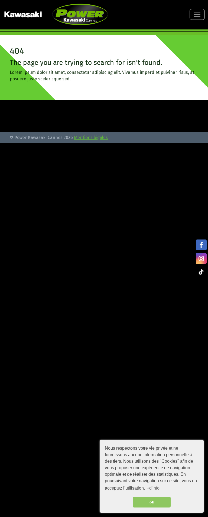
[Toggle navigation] (197, 14)
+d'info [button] (153, 488)
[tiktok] (201, 272)
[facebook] (201, 244)
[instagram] (201, 258)
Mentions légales (91, 137)
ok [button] (152, 502)
